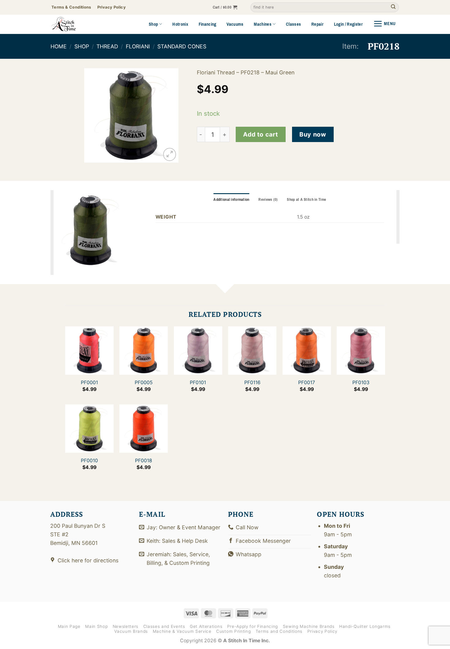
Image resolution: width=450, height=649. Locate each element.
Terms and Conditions (279, 631)
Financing (207, 24)
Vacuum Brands (131, 631)
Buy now (312, 134)
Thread (107, 46)
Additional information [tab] (231, 199)
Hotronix (180, 24)
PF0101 (198, 382)
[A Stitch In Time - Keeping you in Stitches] (72, 24)
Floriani (138, 46)
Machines (263, 24)
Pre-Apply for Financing (252, 626)
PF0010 (89, 460)
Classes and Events (164, 626)
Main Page (69, 626)
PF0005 (143, 382)
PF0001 (89, 382)
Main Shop (96, 626)
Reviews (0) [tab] (268, 199)
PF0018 (143, 460)
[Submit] (393, 7)
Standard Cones (181, 46)
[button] (225, 7)
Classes (293, 24)
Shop (153, 24)
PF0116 (252, 382)
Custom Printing (233, 631)
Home (59, 46)
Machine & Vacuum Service (182, 631)
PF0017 (306, 382)
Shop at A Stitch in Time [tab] (306, 199)
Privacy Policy (322, 631)
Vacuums (235, 24)
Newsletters (125, 626)
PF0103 (360, 382)
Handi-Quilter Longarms (365, 626)
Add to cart (260, 134)
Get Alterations (206, 626)
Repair (317, 24)
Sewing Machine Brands (309, 626)
